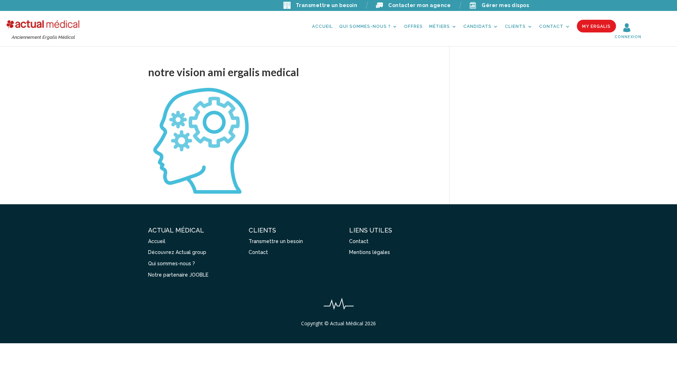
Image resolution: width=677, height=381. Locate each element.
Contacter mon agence (419, 5)
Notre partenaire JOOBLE (178, 275)
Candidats (477, 26)
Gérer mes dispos (505, 5)
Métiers (439, 26)
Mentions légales (369, 252)
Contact (551, 26)
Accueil (322, 26)
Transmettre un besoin (327, 5)
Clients (515, 26)
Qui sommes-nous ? (365, 26)
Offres (413, 26)
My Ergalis (596, 26)
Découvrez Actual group (177, 252)
